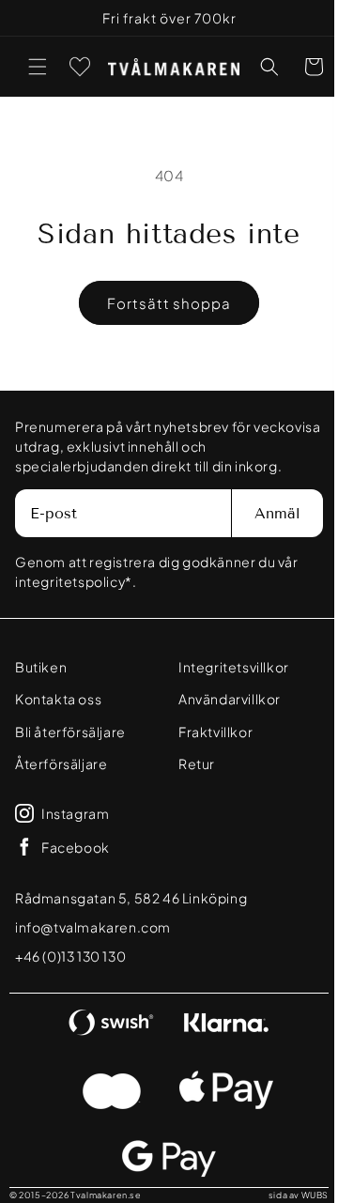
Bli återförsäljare (70, 731)
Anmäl (263, 513)
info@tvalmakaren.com (93, 926)
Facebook (75, 847)
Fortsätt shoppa (162, 303)
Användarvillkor (223, 698)
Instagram (75, 813)
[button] (37, 66)
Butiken (41, 666)
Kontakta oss (58, 698)
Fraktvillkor (209, 731)
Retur (190, 763)
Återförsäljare (61, 763)
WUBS (301, 1195)
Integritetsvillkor (227, 666)
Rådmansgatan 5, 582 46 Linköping (131, 897)
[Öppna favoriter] (80, 66)
